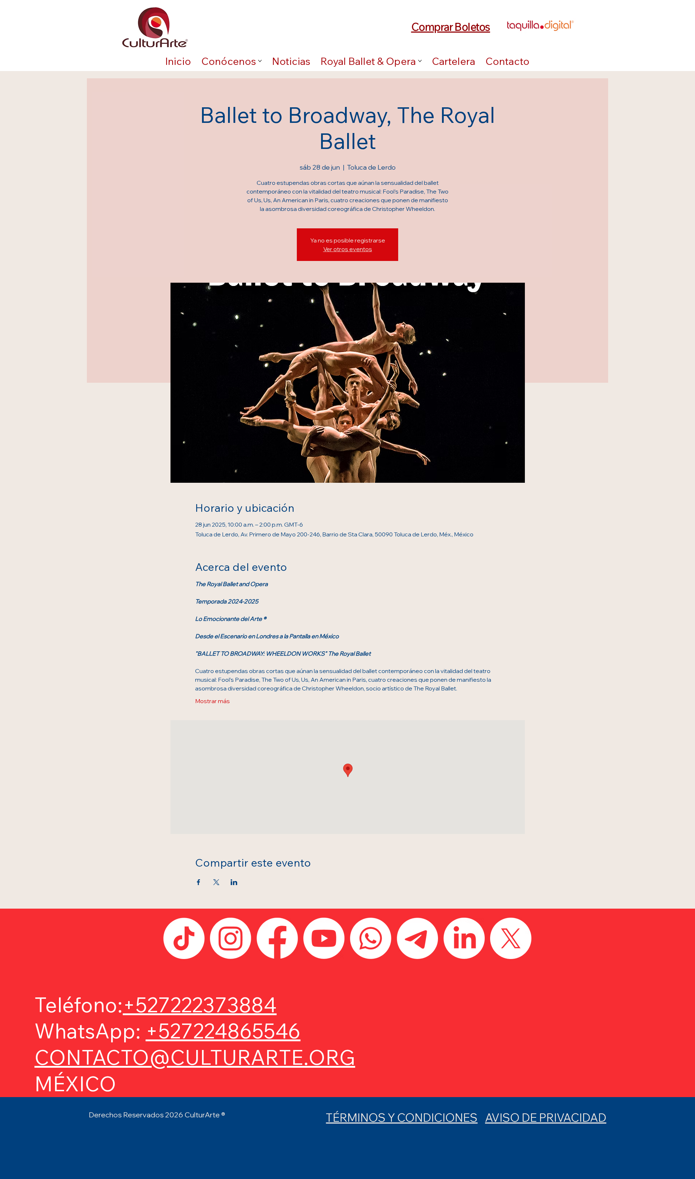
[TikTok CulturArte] (184, 938)
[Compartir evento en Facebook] (198, 882)
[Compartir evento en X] (216, 882)
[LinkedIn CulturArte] (464, 938)
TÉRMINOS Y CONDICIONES (401, 1117)
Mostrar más (212, 701)
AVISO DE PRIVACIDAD (545, 1117)
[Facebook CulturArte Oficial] (277, 938)
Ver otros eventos (347, 249)
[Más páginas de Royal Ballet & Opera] (420, 61)
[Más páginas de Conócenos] (260, 61)
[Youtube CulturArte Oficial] (324, 938)
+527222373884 (200, 1004)
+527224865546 (223, 1030)
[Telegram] (417, 938)
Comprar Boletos (450, 27)
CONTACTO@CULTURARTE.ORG (194, 1057)
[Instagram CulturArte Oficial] (230, 938)
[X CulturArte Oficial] (510, 938)
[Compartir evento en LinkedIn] (234, 882)
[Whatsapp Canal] (370, 938)
